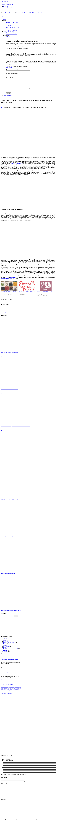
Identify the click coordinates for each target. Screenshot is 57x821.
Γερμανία (17, 684)
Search (15, 615)
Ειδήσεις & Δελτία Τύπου (11, 34)
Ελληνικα (5, 6)
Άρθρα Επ (5, 641)
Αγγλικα (15, 7)
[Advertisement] (11, 625)
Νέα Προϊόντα (6, 646)
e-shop (1, 684)
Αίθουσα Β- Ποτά (10, 25)
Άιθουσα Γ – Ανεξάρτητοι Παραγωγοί (14, 27)
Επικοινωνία (9, 67)
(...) (1, 664)
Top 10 (5, 684)
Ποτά (4, 647)
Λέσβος (17, 688)
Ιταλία (8, 688)
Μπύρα (5, 645)
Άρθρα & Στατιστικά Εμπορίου (13, 32)
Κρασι (14, 688)
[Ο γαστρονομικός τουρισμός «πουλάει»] (9, 286)
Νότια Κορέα (4, 689)
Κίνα (10, 688)
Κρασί (4, 643)
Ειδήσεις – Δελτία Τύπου (8, 642)
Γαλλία (15, 684)
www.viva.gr (13, 277)
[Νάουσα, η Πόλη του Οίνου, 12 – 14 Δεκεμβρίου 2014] (45, 286)
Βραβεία (12, 684)
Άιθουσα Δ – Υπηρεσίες (11, 30)
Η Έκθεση (8, 36)
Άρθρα (4, 640)
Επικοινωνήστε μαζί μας (7, 4)
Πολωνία (8, 689)
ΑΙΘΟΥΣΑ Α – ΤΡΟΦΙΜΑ (12, 22)
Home (4, 19)
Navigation (3, 16)
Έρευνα (7, 684)
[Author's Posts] (2, 310)
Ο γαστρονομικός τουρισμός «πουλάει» (8, 291)
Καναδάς (12, 688)
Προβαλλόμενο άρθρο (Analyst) (10, 648)
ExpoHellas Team (4, 312)
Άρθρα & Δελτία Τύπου (8, 31)
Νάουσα (2, 689)
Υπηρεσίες (8, 50)
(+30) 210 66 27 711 (6, 1)
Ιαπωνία (6, 688)
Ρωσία (15, 689)
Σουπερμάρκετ (18, 689)
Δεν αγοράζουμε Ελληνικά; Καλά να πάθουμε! (9, 659)
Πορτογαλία (10, 689)
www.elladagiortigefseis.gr (16, 163)
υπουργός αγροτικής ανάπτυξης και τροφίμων (6, 693)
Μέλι (18, 688)
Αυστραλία (9, 684)
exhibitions (5, 638)
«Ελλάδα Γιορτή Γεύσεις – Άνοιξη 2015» (27, 291)
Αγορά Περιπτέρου (7, 95)
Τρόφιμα (5, 650)
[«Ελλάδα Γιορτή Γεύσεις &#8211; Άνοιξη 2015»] (27, 286)
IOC (3, 684)
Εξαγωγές (3, 688)
